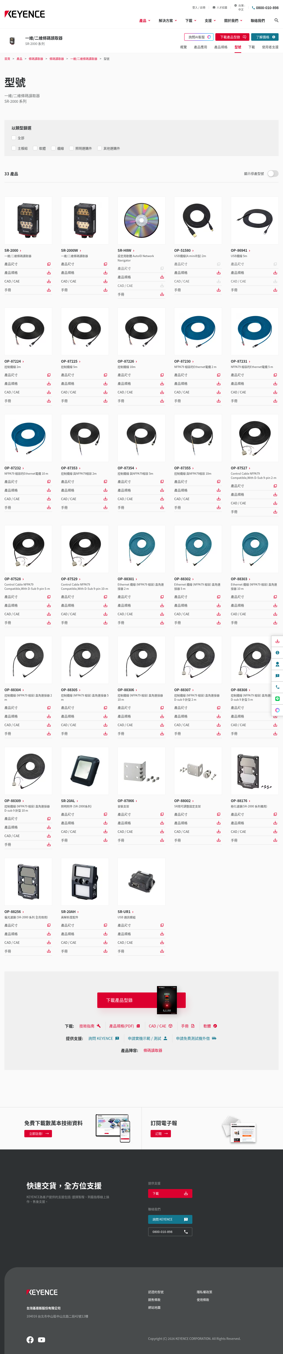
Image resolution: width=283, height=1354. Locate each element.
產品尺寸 (11, 263)
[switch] (273, 173)
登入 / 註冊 (198, 7)
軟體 (207, 1026)
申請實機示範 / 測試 (144, 1038)
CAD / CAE (12, 281)
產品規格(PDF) (121, 1026)
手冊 (7, 289)
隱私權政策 (204, 1292)
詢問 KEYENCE (100, 1038)
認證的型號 (156, 1292)
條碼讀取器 (152, 1050)
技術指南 (86, 1026)
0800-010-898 (267, 7)
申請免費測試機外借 (193, 1038)
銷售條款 (154, 1299)
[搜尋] (277, 20)
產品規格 (11, 272)
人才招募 (222, 7)
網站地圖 (154, 1307)
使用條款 (203, 1299)
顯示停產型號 (254, 173)
